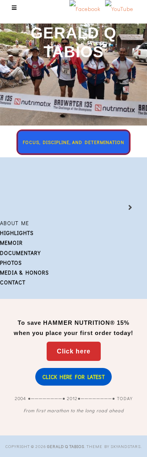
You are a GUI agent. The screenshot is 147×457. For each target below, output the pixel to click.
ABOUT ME (14, 223)
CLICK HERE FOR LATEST (73, 377)
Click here (74, 351)
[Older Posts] (121, 208)
